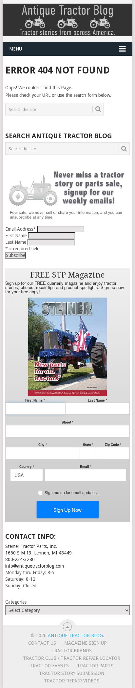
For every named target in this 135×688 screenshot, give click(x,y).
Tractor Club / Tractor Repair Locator (71, 658)
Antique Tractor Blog (75, 635)
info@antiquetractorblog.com (34, 566)
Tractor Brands (71, 650)
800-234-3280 (20, 559)
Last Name (15, 242)
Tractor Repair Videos (71, 680)
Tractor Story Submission (71, 673)
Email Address (20, 229)
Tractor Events (49, 665)
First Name (16, 235)
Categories (16, 602)
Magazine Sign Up (85, 643)
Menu (15, 49)
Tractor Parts (95, 665)
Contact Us (42, 643)
